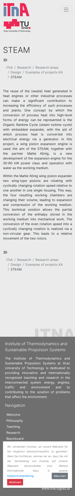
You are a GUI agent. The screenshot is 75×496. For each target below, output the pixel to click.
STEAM (16, 77)
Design (16, 72)
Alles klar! (60, 476)
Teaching (13, 427)
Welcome (13, 415)
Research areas (46, 67)
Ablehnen (15, 482)
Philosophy (14, 421)
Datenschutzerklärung (20, 475)
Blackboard (15, 439)
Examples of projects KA (44, 72)
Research (24, 67)
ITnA (9, 67)
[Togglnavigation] (66, 10)
